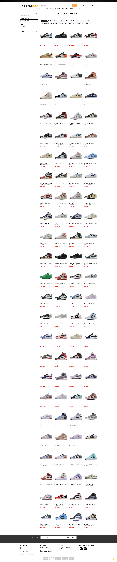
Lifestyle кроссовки (25, 20)
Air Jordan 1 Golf (44, 384)
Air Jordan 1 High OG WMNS (88, 84)
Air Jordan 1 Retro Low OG (59, 144)
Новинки (39, 8)
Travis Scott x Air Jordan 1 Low (60, 344)
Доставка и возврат (24, 548)
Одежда (57, 8)
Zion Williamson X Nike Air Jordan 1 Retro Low (46, 63)
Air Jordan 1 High (60, 364)
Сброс (35, 13)
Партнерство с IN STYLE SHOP (27, 554)
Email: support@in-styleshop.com (66, 547)
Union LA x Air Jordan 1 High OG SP (46, 184)
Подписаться (70, 537)
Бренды (46, 8)
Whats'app (62, 548)
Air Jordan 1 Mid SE (75, 164)
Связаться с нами (44, 547)
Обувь (51, 8)
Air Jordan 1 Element (89, 504)
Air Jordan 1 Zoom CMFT (61, 384)
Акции (41, 552)
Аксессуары (65, 8)
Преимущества (23, 550)
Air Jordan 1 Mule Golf (75, 63)
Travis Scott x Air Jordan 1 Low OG (74, 264)
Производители (43, 550)
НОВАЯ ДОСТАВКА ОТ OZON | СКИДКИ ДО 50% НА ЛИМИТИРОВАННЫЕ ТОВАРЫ (58, 0)
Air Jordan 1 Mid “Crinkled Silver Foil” (74, 124)
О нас (21, 547)
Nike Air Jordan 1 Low (60, 43)
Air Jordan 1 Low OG (75, 144)
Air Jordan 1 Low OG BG (89, 485)
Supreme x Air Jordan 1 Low (74, 344)
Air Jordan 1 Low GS (45, 404)
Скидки (78, 8)
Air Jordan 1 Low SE (60, 104)
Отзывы (21, 552)
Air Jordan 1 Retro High (46, 104)
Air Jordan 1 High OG (60, 124)
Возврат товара (43, 548)
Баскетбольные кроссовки (27, 21)
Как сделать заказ (24, 551)
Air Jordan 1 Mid (61, 83)
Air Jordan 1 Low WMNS (43, 445)
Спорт (72, 8)
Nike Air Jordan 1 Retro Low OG (46, 43)
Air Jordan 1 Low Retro (89, 184)
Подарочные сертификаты (46, 551)
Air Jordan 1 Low (90, 63)
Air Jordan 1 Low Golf (89, 284)
